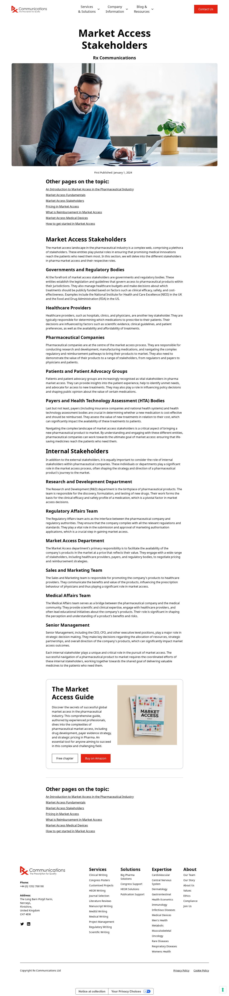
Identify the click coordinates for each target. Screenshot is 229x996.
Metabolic (158, 925)
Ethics (187, 895)
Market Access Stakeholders (65, 201)
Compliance (190, 901)
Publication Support (132, 894)
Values (187, 890)
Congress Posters (99, 880)
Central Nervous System (161, 882)
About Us (188, 885)
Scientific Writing (99, 932)
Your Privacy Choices (126, 991)
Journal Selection (99, 895)
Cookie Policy (201, 970)
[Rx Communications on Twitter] (22, 924)
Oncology (157, 936)
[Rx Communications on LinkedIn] (28, 924)
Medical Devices (161, 915)
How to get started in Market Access (70, 224)
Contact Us (205, 9)
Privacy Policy (181, 970)
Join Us (187, 906)
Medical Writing (98, 916)
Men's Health (160, 920)
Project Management (101, 921)
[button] (89, 9)
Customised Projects (101, 885)
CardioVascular (161, 875)
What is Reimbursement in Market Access (74, 212)
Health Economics (162, 899)
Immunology (159, 904)
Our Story (189, 880)
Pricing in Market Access (62, 206)
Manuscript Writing (101, 906)
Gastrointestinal (161, 894)
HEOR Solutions (130, 889)
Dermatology (159, 889)
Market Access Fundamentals (66, 195)
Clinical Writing (98, 875)
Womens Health (161, 951)
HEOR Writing (97, 890)
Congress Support (131, 884)
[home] (29, 9)
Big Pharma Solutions (128, 876)
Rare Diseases (160, 941)
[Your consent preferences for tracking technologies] (222, 989)
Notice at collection (92, 991)
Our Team (189, 875)
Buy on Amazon (95, 758)
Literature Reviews (100, 901)
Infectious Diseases (163, 910)
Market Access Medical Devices (67, 218)
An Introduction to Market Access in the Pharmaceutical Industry (90, 189)
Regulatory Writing (100, 927)
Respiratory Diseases (164, 946)
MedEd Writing (98, 911)
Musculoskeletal (161, 930)
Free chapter (65, 758)
